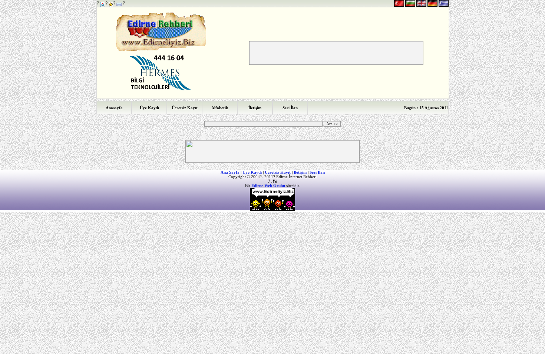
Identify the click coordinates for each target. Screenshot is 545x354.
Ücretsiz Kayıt (278, 172)
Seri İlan (317, 172)
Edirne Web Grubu (268, 185)
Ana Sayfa (230, 172)
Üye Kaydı (252, 172)
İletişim (300, 172)
